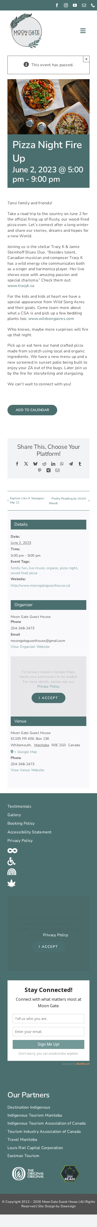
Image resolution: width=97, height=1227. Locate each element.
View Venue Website (27, 770)
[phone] (93, 5)
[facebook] (57, 5)
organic (52, 568)
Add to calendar (32, 410)
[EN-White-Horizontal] (28, 1169)
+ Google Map (25, 751)
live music (37, 568)
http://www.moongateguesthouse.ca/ (40, 585)
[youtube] (75, 5)
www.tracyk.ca (20, 285)
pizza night (68, 568)
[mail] (84, 5)
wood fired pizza (24, 573)
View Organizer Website (30, 646)
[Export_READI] (70, 1165)
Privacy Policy (48, 686)
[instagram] (66, 5)
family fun (19, 568)
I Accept (48, 698)
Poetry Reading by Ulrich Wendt (67, 500)
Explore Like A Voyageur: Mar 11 (27, 500)
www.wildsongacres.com (51, 318)
